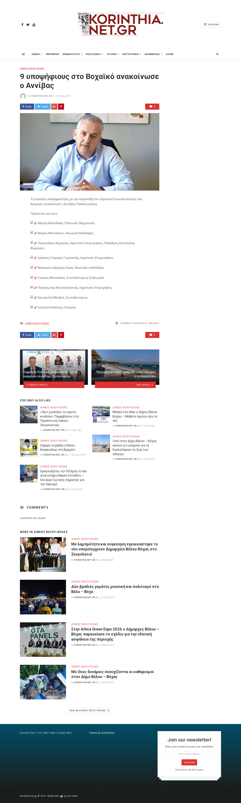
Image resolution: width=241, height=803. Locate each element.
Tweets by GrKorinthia (101, 732)
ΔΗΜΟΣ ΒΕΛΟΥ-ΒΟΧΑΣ (32, 68)
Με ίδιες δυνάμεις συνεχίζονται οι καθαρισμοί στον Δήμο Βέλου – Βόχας (112, 674)
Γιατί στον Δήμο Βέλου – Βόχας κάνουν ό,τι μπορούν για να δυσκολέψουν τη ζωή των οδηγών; (135, 447)
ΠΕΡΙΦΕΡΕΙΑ (52, 54)
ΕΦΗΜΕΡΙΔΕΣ (152, 54)
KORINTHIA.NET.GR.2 (42, 95)
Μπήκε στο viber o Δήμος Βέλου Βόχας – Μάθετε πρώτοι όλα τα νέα (135, 416)
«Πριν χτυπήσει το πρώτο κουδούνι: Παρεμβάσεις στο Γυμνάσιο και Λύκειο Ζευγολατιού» (59, 418)
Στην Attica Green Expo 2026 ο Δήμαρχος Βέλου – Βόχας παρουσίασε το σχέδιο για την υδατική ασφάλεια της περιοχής (115, 634)
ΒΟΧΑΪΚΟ (154, 323)
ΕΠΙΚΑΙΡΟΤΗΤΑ (71, 54)
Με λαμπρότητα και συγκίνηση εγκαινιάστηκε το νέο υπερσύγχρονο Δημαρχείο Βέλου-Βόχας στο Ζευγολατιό (114, 549)
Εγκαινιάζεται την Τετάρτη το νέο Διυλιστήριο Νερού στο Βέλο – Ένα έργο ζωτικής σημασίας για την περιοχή (63, 477)
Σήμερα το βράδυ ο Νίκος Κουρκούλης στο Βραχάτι (57, 448)
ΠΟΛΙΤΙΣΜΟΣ (93, 54)
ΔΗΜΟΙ (36, 54)
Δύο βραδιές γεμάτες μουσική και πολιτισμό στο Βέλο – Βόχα (115, 589)
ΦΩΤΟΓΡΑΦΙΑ (130, 54)
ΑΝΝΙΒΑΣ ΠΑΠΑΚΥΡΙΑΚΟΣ (134, 323)
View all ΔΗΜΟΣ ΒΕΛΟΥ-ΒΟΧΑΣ (88, 710)
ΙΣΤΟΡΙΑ (111, 54)
